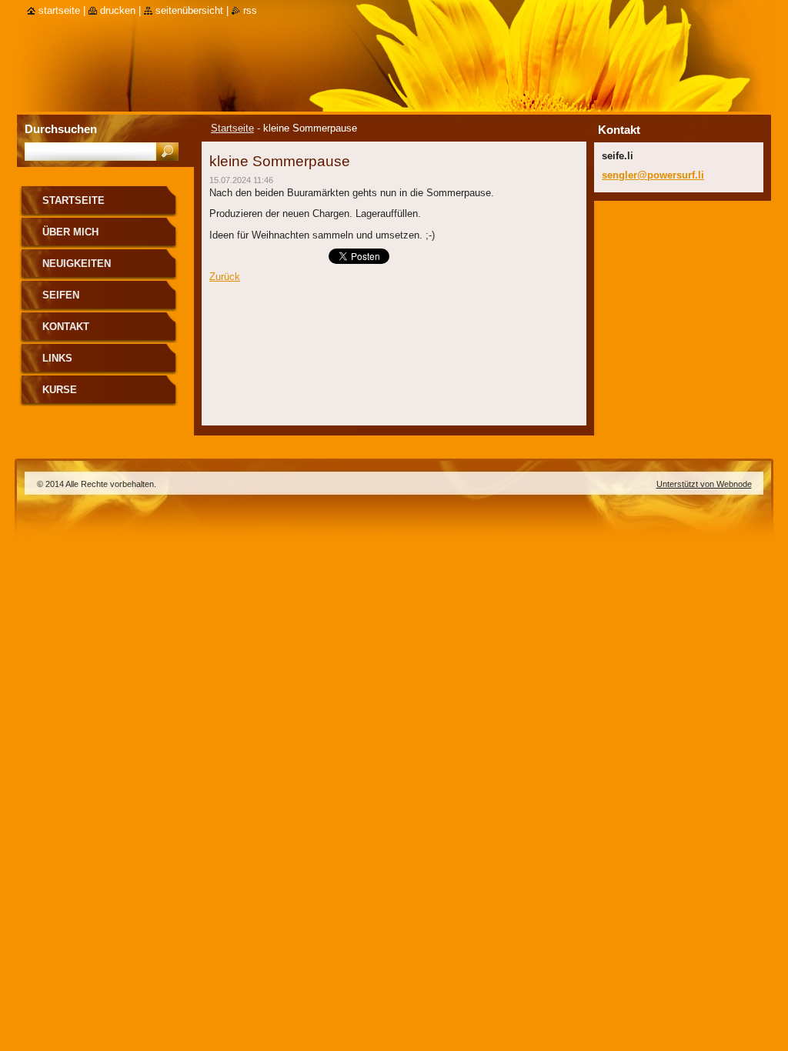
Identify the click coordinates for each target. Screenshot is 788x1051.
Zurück (224, 276)
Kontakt (65, 326)
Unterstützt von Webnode (704, 484)
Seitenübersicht (189, 10)
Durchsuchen (61, 128)
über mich (70, 232)
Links (57, 358)
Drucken (117, 10)
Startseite (232, 128)
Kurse (59, 389)
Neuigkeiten (76, 263)
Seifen (60, 295)
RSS (250, 10)
